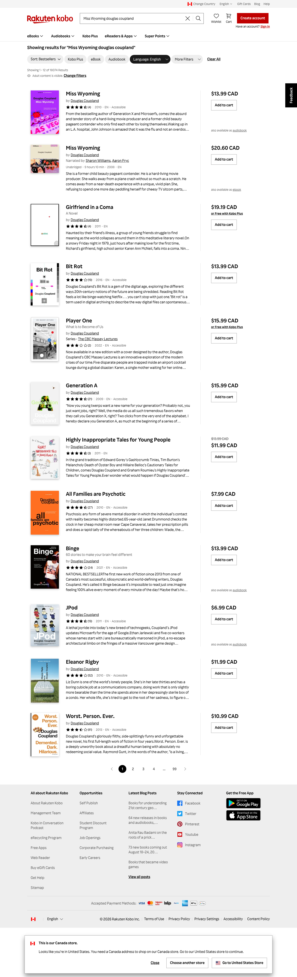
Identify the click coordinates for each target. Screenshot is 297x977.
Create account (252, 18)
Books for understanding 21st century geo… (147, 805)
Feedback (291, 95)
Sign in (265, 26)
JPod (72, 607)
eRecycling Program (46, 838)
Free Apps (39, 848)
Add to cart (224, 105)
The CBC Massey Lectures (98, 339)
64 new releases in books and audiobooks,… (147, 820)
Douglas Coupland (85, 101)
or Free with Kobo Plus (227, 213)
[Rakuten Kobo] (50, 19)
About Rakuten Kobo (47, 803)
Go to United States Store (242, 963)
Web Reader (40, 857)
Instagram (193, 845)
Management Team (46, 813)
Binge (72, 548)
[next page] (185, 769)
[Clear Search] (187, 18)
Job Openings (90, 838)
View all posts (139, 877)
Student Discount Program (93, 825)
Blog (257, 4)
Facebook (192, 803)
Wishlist (216, 21)
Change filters (75, 75)
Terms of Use (154, 919)
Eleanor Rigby (82, 662)
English (52, 919)
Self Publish (89, 803)
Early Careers (90, 857)
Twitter (190, 813)
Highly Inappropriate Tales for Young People (118, 440)
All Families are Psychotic (95, 494)
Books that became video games (148, 864)
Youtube (191, 834)
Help (267, 4)
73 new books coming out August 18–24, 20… (147, 849)
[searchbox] (132, 18)
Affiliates (87, 813)
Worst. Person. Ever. (90, 716)
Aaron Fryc (120, 160)
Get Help (37, 877)
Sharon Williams (98, 160)
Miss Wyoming (83, 93)
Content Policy (258, 919)
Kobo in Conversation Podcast (47, 825)
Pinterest (192, 824)
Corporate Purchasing (96, 848)
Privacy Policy (179, 919)
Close (155, 963)
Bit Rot (74, 266)
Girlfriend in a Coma (89, 207)
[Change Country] (33, 919)
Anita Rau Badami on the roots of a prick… (147, 834)
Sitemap (37, 887)
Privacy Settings (206, 919)
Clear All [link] (213, 59)
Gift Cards (244, 4)
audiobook (240, 130)
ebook (237, 189)
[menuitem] (36, 36)
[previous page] (112, 769)
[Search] (198, 18)
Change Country (204, 4)
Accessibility (233, 919)
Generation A (81, 385)
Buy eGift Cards (43, 867)
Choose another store (187, 963)
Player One (79, 320)
